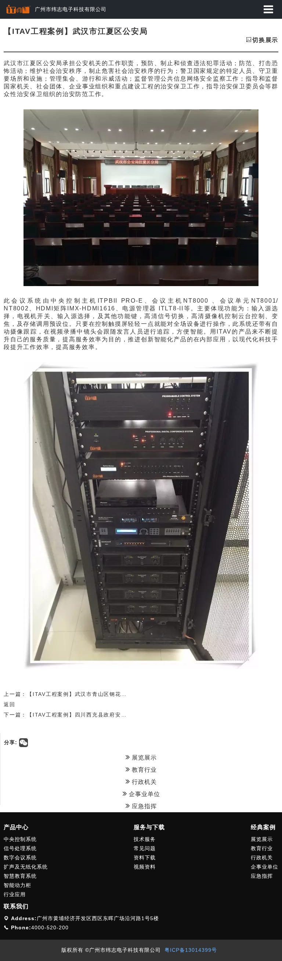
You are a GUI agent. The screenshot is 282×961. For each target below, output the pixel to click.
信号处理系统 (20, 848)
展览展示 (143, 757)
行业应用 (15, 894)
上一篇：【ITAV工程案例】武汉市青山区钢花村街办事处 (77, 694)
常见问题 (145, 848)
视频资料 (145, 867)
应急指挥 (143, 806)
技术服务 (145, 839)
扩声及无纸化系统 (26, 867)
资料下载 (145, 857)
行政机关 (143, 782)
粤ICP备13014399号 (190, 950)
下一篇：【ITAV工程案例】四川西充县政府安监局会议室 (77, 715)
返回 (9, 704)
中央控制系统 (20, 839)
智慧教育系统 (20, 876)
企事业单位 (143, 794)
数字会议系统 (20, 857)
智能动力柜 (17, 885)
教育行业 (143, 770)
